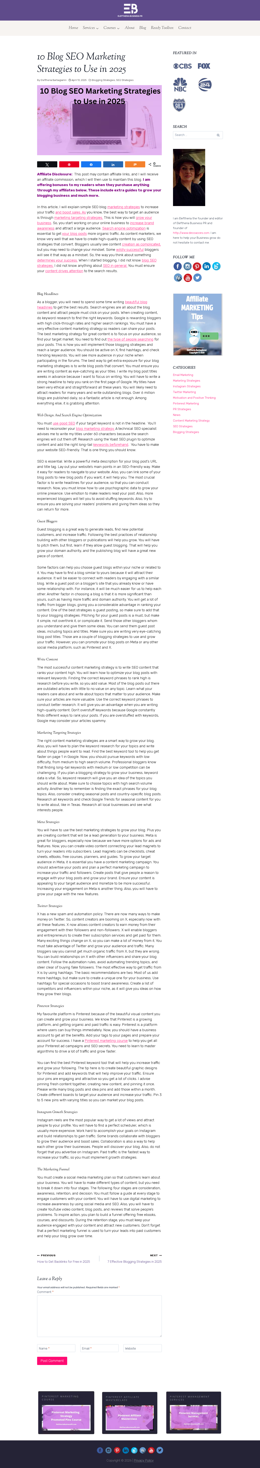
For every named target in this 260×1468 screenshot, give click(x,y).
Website (130, 1348)
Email (87, 1348)
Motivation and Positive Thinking (194, 398)
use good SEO (64, 423)
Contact (184, 28)
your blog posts (74, 234)
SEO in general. (115, 266)
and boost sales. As (70, 212)
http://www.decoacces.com (191, 233)
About (130, 28)
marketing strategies (123, 207)
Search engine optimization (124, 228)
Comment (45, 1292)
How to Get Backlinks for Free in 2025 (63, 1258)
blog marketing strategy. (95, 429)
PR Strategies (182, 409)
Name (44, 1348)
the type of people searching (130, 339)
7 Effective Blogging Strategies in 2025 (135, 1258)
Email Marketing (183, 375)
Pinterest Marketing (186, 403)
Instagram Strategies (187, 386)
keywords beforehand (110, 445)
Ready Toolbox (162, 28)
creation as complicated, (141, 244)
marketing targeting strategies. (78, 218)
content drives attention (64, 271)
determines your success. (57, 260)
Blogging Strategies (103, 80)
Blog (142, 28)
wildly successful (130, 250)
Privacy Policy (144, 1460)
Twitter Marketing (184, 392)
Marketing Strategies (186, 380)
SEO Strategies (125, 80)
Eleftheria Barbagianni (53, 80)
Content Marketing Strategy (191, 420)
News (176, 415)
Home (73, 28)
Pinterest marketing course (106, 1041)
